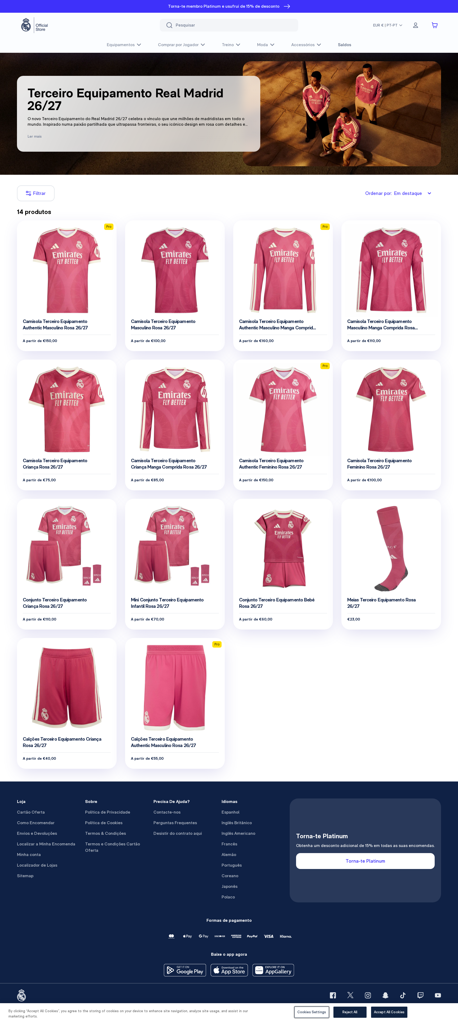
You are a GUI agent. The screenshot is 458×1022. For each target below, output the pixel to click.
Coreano (230, 875)
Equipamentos (121, 44)
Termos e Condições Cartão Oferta (112, 847)
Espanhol (230, 812)
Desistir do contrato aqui (177, 833)
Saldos (344, 44)
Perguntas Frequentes (175, 822)
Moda (262, 44)
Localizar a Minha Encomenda (46, 843)
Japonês (229, 886)
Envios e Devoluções (37, 833)
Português (232, 865)
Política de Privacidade (107, 812)
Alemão (229, 854)
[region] (229, 1012)
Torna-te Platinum (365, 861)
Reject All (349, 1012)
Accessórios (303, 44)
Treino (228, 44)
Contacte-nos (166, 812)
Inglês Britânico (237, 822)
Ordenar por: (393, 193)
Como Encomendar (36, 822)
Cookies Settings (311, 1012)
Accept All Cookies (389, 1012)
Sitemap (25, 875)
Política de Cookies (103, 822)
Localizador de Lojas (37, 865)
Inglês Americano (238, 833)
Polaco (228, 896)
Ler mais (35, 136)
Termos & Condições (105, 833)
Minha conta (29, 854)
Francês (229, 843)
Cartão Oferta (31, 812)
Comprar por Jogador (178, 44)
